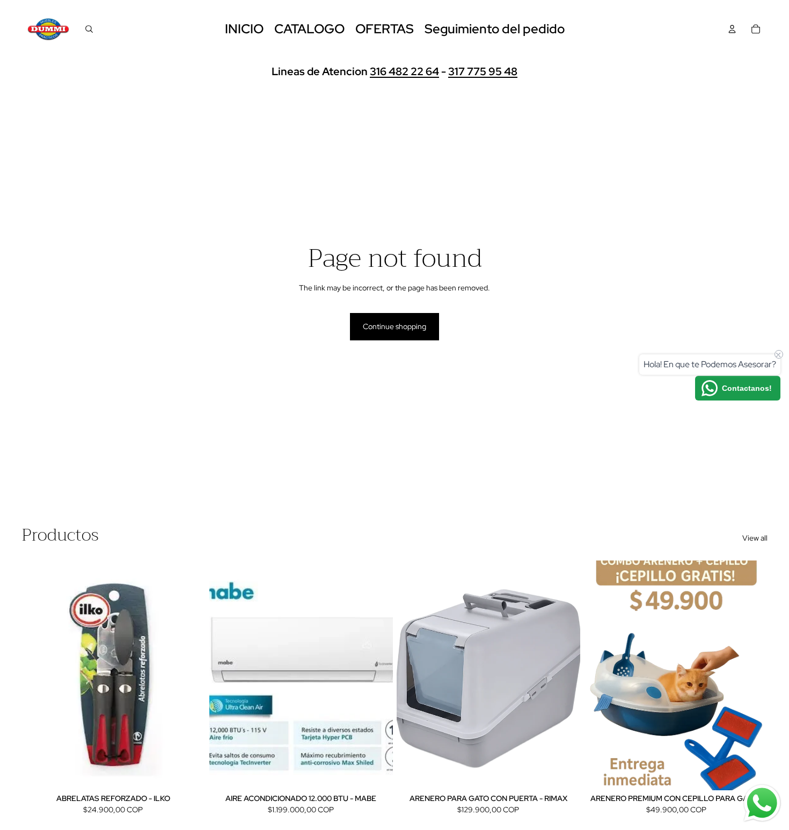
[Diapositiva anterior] (225, 675)
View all (755, 538)
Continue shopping (394, 326)
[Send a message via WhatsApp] (762, 803)
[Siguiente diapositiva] (376, 675)
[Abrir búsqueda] (89, 29)
